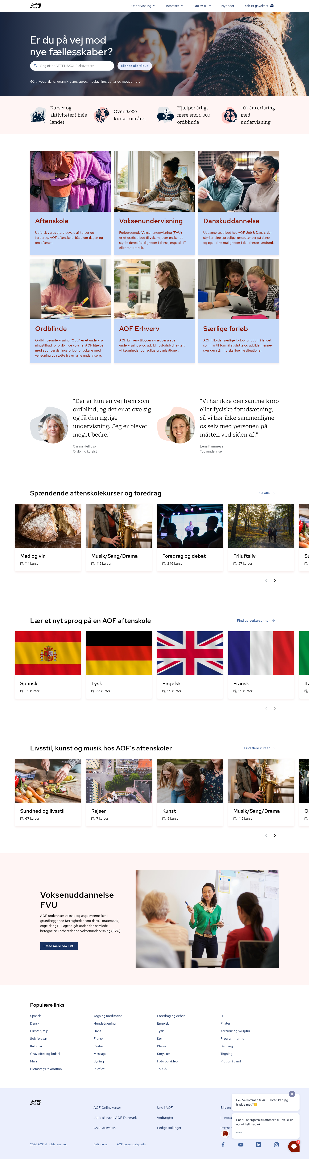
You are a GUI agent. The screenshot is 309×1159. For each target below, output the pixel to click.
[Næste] (275, 580)
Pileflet (99, 1069)
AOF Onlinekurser (107, 1107)
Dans (97, 1031)
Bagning (227, 1046)
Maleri (35, 1061)
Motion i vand (231, 1061)
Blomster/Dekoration (46, 1069)
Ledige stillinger (169, 1128)
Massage (100, 1053)
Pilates (226, 1023)
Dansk (34, 1023)
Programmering (232, 1038)
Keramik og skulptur (235, 1031)
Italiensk (36, 1046)
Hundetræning (105, 1023)
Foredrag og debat (171, 1016)
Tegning (226, 1053)
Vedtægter (165, 1117)
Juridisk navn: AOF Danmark (115, 1117)
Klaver (161, 1046)
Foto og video (167, 1061)
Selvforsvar (38, 1038)
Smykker (163, 1053)
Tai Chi (162, 1069)
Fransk (98, 1038)
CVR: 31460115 (105, 1128)
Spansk (35, 1016)
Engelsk (163, 1023)
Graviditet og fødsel (45, 1053)
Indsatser (172, 6)
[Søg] (35, 66)
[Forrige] (266, 580)
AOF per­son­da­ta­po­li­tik (131, 1144)
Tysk (160, 1031)
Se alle (264, 493)
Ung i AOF (165, 1107)
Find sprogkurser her (253, 620)
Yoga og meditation (108, 1016)
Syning (99, 1061)
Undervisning (141, 6)
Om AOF (200, 6)
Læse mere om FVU (59, 946)
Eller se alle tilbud (135, 66)
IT (222, 1016)
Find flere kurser (257, 748)
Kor (159, 1038)
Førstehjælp (39, 1031)
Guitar (98, 1046)
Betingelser (101, 1144)
